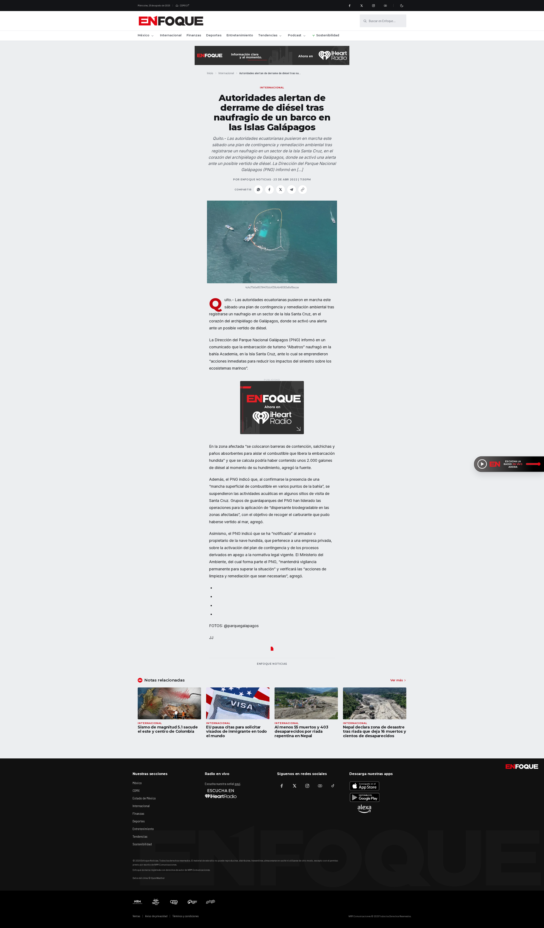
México (143, 35)
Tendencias (267, 35)
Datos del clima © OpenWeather (149, 877)
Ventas (136, 916)
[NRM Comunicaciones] (137, 902)
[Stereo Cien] (192, 902)
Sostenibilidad (327, 35)
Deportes (213, 35)
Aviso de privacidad (156, 916)
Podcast (294, 35)
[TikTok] (332, 786)
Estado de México (144, 798)
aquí (237, 784)
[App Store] (364, 786)
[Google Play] (364, 797)
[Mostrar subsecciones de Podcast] (304, 36)
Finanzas (194, 35)
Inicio (210, 73)
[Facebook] (349, 5)
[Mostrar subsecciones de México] (152, 36)
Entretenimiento (240, 35)
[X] (361, 5)
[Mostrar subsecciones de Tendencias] (280, 36)
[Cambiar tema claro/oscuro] (401, 5)
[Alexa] (364, 808)
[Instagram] (373, 5)
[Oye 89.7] (174, 902)
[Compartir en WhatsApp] (258, 189)
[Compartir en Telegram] (291, 189)
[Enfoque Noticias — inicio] (171, 20)
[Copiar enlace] (302, 189)
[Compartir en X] (280, 189)
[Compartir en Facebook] (269, 189)
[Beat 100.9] (156, 902)
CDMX (136, 790)
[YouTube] (385, 5)
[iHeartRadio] (221, 793)
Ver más (396, 680)
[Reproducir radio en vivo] (482, 464)
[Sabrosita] (210, 902)
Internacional (170, 35)
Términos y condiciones (185, 916)
